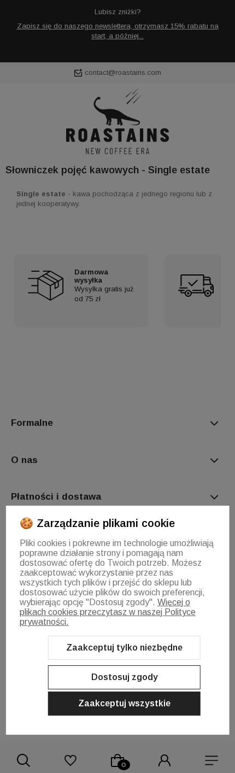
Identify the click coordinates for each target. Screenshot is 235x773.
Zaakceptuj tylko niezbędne (124, 647)
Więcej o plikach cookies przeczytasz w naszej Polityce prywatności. (108, 612)
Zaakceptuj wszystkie (124, 703)
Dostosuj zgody (124, 677)
